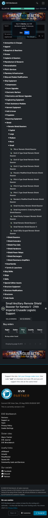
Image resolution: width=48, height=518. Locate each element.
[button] (9, 3)
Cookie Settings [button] (7, 428)
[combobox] (10, 36)
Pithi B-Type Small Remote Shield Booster (24, 187)
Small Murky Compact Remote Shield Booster (25, 217)
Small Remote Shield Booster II (25, 227)
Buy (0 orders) (25, 319)
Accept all (41, 513)
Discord (7, 474)
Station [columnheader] (15, 330)
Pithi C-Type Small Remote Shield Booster (24, 194)
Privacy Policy (12, 508)
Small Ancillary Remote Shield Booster (28, 206)
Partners (4, 417)
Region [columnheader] (7, 330)
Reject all (13, 513)
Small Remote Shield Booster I (25, 223)
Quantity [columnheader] (31, 330)
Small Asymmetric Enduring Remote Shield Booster (25, 211)
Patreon (7, 476)
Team (3, 423)
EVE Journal (5, 440)
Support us (5, 420)
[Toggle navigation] (43, 3)
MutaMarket (5, 457)
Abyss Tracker (6, 437)
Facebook (7, 471)
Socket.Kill (5, 459)
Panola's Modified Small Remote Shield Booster (26, 174)
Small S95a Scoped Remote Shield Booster (24, 232)
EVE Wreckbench (7, 442)
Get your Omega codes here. (29, 376)
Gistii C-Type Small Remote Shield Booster (24, 167)
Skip (21, 32)
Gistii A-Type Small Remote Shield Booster (24, 154)
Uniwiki (4, 454)
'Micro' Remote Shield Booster (24, 149)
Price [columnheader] (23, 330)
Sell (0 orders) (11, 319)
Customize (26, 513)
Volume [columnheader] (39, 330)
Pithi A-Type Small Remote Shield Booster (24, 181)
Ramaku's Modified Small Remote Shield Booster (27, 200)
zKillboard (5, 451)
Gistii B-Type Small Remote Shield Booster (24, 161)
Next (26, 32)
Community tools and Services (13, 462)
